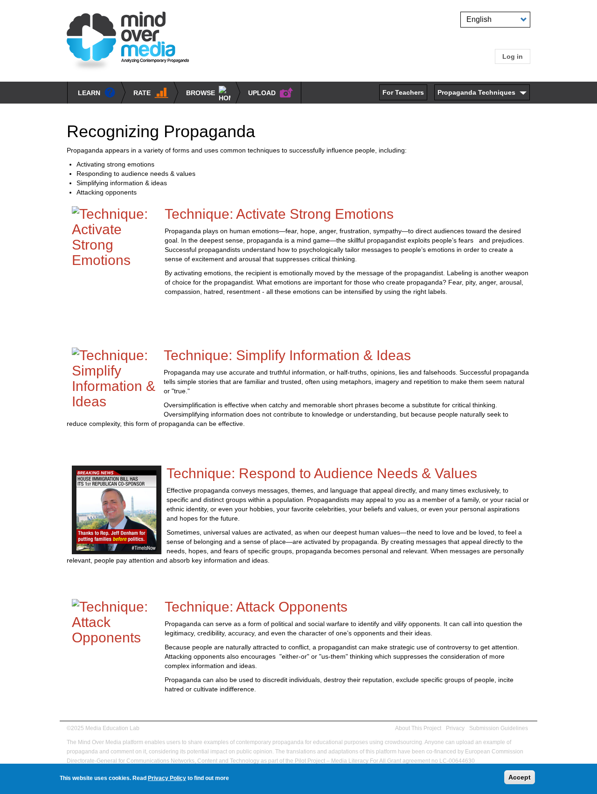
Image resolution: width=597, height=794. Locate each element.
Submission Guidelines (498, 728)
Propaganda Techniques (476, 92)
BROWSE (200, 93)
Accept (519, 777)
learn (89, 93)
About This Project (418, 728)
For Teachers (403, 92)
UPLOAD (262, 93)
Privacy (455, 728)
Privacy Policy (167, 778)
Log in (512, 56)
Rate (142, 93)
